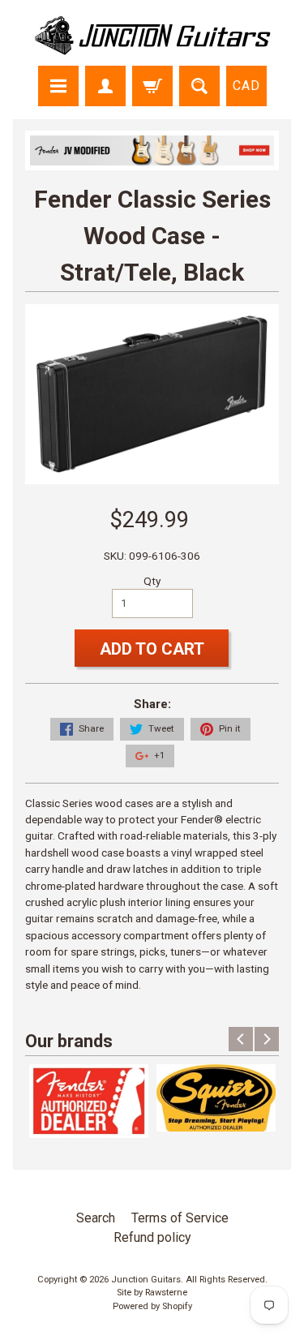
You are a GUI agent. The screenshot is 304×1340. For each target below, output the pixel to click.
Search (95, 1218)
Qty (152, 580)
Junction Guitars (146, 1279)
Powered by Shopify (152, 1306)
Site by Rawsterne (152, 1292)
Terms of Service (180, 1218)
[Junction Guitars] (152, 47)
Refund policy (152, 1237)
